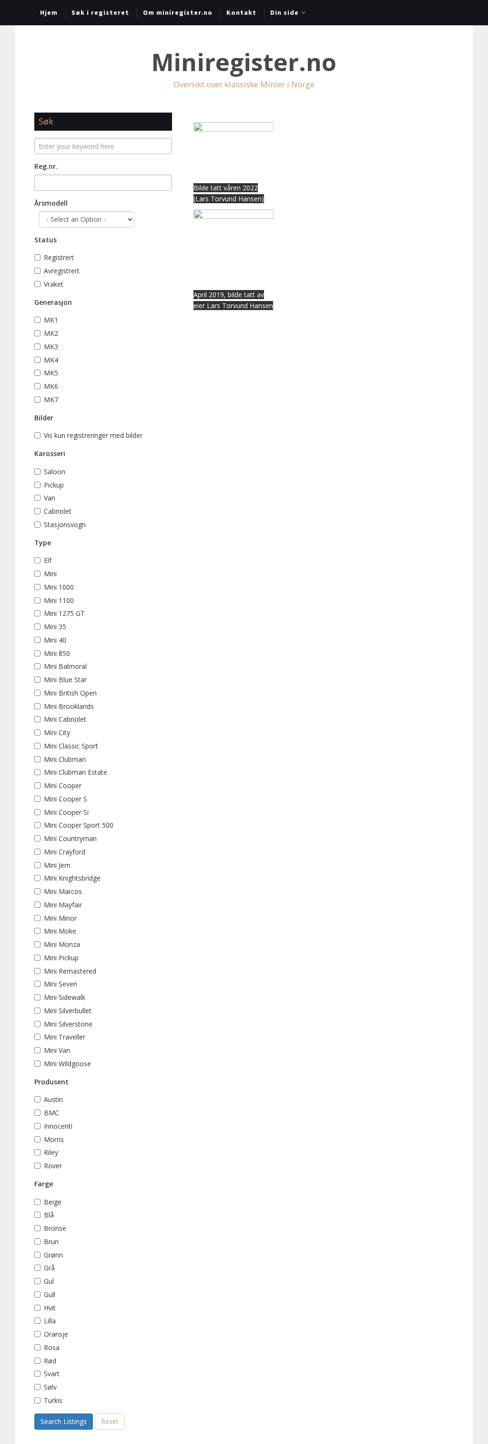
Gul (50, 1281)
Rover (53, 1165)
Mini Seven (60, 983)
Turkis (53, 1400)
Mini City (57, 732)
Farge (43, 1183)
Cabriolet (57, 511)
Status (45, 239)
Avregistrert (62, 270)
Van (49, 497)
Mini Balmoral (65, 666)
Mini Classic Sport (71, 745)
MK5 (51, 372)
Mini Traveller (64, 1036)
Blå (50, 1214)
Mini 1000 (59, 587)
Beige (52, 1201)
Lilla (50, 1320)
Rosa (52, 1347)
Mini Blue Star (65, 679)
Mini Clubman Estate (75, 772)
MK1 (51, 319)
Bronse (55, 1228)
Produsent (51, 1081)
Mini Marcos (63, 891)
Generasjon (53, 302)
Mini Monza (62, 944)
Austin (53, 1099)
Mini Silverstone (68, 1023)
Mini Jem (57, 865)
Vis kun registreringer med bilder (93, 435)
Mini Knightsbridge (72, 878)
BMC (51, 1112)
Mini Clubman (65, 759)
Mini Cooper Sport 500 (78, 825)
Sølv (50, 1387)
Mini (50, 573)
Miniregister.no (244, 62)
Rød (50, 1360)
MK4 (51, 359)
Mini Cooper (62, 785)
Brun (52, 1241)
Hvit (50, 1307)
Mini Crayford (64, 851)
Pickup (54, 484)
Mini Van (57, 1050)
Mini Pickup (61, 957)
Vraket (53, 284)
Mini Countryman (70, 838)
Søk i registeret (100, 12)
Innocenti (58, 1126)
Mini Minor (60, 918)
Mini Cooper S (65, 798)
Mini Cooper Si (66, 812)
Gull (49, 1294)
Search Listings (64, 1421)
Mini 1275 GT (64, 613)
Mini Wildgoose (67, 1063)
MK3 (51, 346)
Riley (51, 1152)
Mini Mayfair (63, 904)
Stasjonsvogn (65, 524)
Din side (284, 12)
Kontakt (241, 12)
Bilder (43, 417)
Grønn (53, 1254)
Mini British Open (70, 692)
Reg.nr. (46, 166)
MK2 (51, 333)
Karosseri (49, 453)
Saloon (54, 471)
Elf (47, 560)
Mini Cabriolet (65, 719)
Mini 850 (57, 653)
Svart (52, 1373)
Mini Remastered (70, 971)
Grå (49, 1267)
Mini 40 (55, 639)
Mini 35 (55, 626)
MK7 (51, 399)
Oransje (56, 1334)
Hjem (49, 12)
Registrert (59, 257)
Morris (54, 1139)
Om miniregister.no (178, 12)
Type (42, 542)
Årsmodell (51, 203)
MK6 (51, 386)
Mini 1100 (59, 600)
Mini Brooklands (69, 706)
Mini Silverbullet (68, 1010)
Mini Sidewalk (64, 997)
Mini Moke (60, 930)
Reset (110, 1421)
